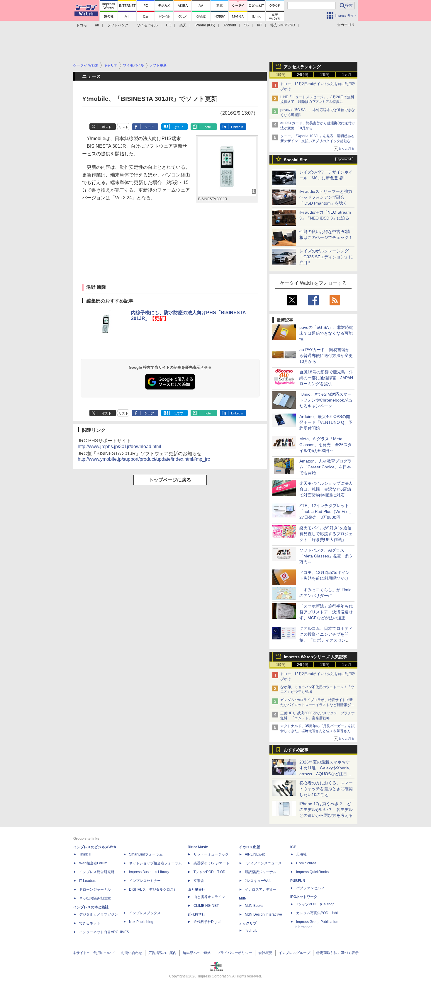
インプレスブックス (145, 913)
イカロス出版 (249, 847)
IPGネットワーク (303, 897)
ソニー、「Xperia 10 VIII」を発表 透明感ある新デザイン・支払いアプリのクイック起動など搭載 (317, 141)
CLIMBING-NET (206, 906)
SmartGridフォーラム (146, 854)
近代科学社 (196, 914)
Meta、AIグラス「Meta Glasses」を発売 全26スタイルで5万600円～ (325, 444)
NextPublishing (141, 922)
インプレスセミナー (145, 881)
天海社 (301, 854)
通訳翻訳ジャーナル (260, 872)
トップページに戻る (170, 479)
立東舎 (199, 881)
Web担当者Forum (93, 863)
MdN (243, 898)
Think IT (85, 854)
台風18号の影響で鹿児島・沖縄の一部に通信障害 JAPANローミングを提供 (326, 378)
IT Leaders (87, 881)
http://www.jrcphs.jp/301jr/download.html (119, 446)
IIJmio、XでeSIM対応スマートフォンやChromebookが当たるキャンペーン (325, 400)
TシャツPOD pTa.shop (315, 904)
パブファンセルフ (310, 888)
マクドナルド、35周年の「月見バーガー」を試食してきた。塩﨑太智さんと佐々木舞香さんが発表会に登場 (317, 731)
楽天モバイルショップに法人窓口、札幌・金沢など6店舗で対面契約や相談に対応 (326, 489)
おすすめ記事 (296, 749)
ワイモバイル (147, 25)
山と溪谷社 (196, 889)
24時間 (302, 75)
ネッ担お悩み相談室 (95, 898)
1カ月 (346, 75)
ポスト (106, 127)
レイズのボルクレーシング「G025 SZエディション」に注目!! (326, 257)
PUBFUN (297, 881)
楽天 (182, 25)
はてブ (178, 127)
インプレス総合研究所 (96, 872)
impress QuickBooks (312, 872)
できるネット (89, 923)
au (97, 25)
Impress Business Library (149, 872)
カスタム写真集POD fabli (317, 913)
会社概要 (265, 953)
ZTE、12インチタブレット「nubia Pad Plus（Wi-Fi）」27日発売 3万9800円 (326, 511)
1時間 (280, 75)
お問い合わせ (131, 953)
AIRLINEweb (255, 854)
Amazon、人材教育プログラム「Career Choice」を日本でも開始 (325, 467)
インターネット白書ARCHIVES (104, 932)
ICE (293, 847)
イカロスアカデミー (260, 889)
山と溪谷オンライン (209, 897)
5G (246, 25)
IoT (259, 25)
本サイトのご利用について (94, 953)
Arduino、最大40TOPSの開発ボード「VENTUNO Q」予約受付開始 (325, 422)
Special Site (295, 159)
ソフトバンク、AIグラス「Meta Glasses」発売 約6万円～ (325, 556)
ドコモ (81, 25)
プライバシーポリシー (234, 953)
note (208, 127)
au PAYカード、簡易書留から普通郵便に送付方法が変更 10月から (328, 355)
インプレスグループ (294, 953)
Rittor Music (198, 847)
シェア (149, 127)
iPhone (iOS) (205, 25)
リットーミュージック (211, 854)
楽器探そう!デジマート (212, 863)
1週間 (324, 75)
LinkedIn (237, 127)
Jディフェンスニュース (263, 863)
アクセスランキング (302, 66)
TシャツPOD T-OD (209, 872)
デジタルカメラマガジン (98, 914)
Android (229, 25)
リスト (123, 127)
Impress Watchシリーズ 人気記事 (315, 656)
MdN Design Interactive (263, 914)
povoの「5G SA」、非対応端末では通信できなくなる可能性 (326, 333)
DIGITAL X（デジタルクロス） (153, 889)
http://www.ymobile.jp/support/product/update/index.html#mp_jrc (144, 459)
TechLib (251, 931)
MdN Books (254, 906)
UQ (168, 25)
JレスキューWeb (258, 881)
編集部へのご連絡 (197, 953)
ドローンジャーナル (95, 889)
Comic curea (306, 863)
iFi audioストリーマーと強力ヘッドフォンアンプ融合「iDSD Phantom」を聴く (325, 197)
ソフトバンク (117, 25)
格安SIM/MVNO (282, 25)
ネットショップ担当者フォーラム (155, 863)
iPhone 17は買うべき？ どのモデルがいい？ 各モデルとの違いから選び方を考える (326, 809)
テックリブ (248, 923)
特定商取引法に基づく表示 (337, 953)
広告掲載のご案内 (162, 953)
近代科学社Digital (207, 922)
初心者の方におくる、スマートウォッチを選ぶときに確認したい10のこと (326, 788)
